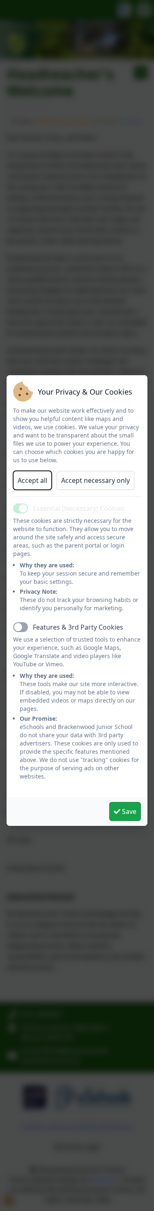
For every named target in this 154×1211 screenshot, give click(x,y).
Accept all (32, 480)
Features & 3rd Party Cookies (78, 627)
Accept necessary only (95, 480)
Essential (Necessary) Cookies (78, 508)
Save (128, 811)
